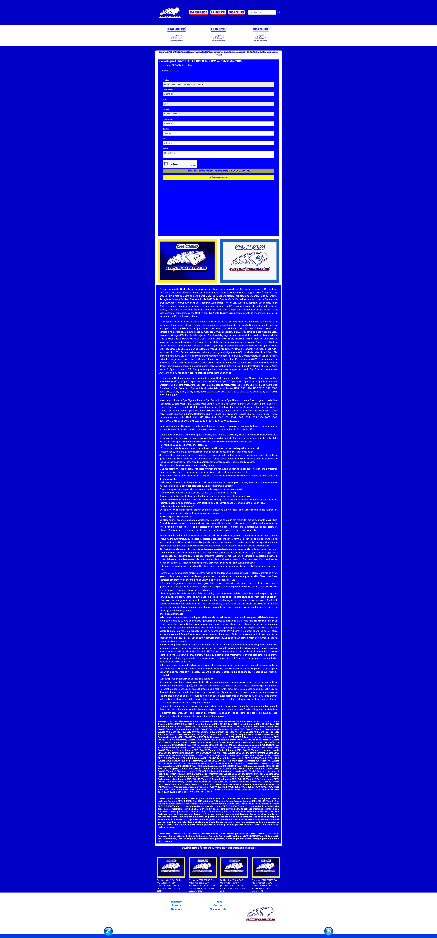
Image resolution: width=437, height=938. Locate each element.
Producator (168, 90)
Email (165, 139)
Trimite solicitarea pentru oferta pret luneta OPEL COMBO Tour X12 (218, 171)
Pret (164, 99)
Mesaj (165, 148)
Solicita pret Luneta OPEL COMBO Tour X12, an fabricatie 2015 (200, 61)
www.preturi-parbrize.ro (172, 721)
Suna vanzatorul (219, 177)
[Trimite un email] (328, 930)
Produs (166, 80)
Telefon (166, 129)
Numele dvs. (168, 119)
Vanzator (167, 109)
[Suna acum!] (108, 931)
